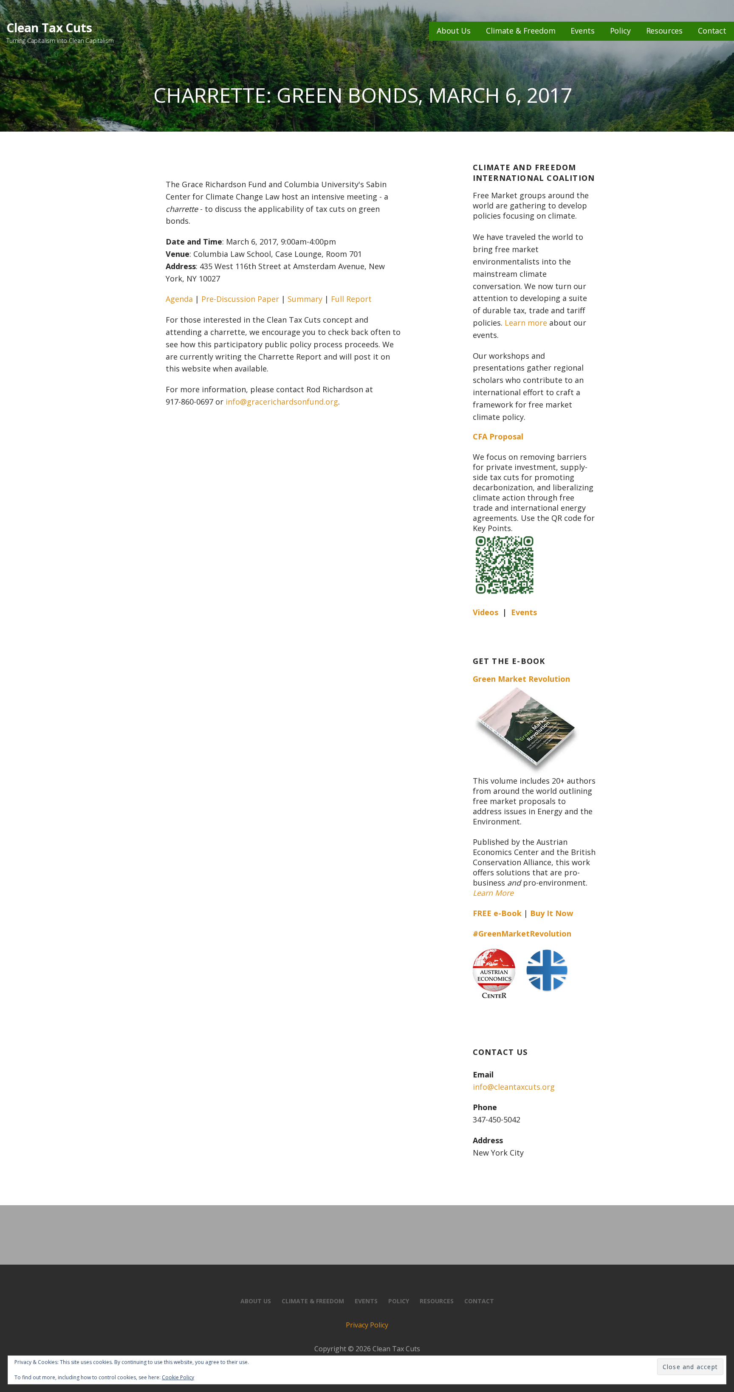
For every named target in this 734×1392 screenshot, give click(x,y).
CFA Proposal (498, 436)
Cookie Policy (178, 1377)
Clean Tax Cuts (49, 28)
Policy (620, 30)
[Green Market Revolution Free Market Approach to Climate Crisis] (526, 728)
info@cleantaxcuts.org (514, 1087)
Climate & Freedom (520, 30)
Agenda (179, 299)
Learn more (526, 323)
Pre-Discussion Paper (240, 299)
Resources (664, 30)
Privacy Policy (367, 1325)
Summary (305, 299)
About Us (454, 30)
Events (582, 30)
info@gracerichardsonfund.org (282, 402)
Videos (485, 612)
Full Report (351, 299)
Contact (712, 30)
